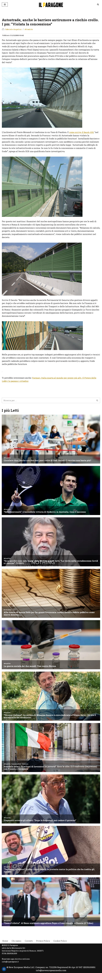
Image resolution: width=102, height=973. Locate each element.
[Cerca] (98, 4)
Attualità (29, 29)
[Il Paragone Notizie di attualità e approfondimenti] (51, 4)
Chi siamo (16, 941)
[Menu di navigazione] (5, 4)
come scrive (81, 132)
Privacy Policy (43, 941)
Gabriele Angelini (13, 29)
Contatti (29, 941)
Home (5, 941)
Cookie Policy (60, 941)
